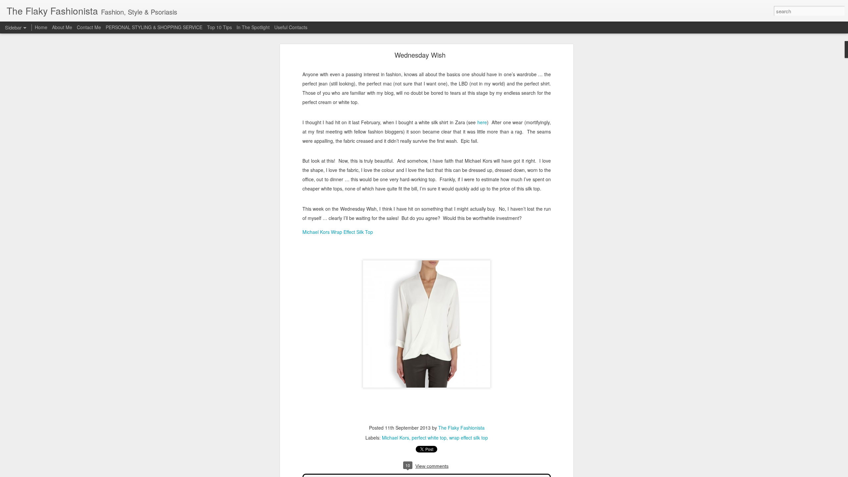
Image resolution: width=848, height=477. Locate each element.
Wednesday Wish (420, 55)
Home (41, 27)
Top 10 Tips (220, 27)
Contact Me (89, 27)
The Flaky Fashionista (461, 427)
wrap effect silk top (468, 437)
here (482, 122)
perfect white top (429, 437)
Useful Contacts (290, 27)
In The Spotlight (253, 27)
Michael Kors (395, 437)
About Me (62, 27)
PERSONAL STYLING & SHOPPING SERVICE (154, 27)
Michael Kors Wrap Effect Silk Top (337, 232)
